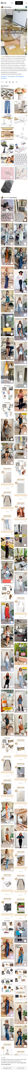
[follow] (26, 7)
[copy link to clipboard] (16, 82)
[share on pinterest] (10, 82)
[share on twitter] (13, 82)
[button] (26, 3)
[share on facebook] (6, 82)
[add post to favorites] (25, 50)
